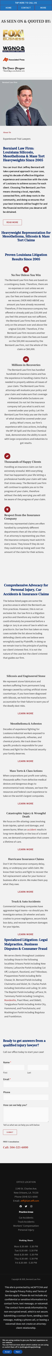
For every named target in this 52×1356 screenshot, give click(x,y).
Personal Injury (26, 1229)
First (5, 1072)
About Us (7, 132)
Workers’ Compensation (26, 1225)
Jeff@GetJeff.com (29, 1200)
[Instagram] (31, 1206)
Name (7, 1062)
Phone (6, 1092)
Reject (18, 1352)
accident (31, 829)
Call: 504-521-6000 (15, 1147)
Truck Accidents (26, 1221)
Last (29, 1072)
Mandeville (10, 1000)
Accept (7, 1352)
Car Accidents (26, 1217)
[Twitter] (26, 1206)
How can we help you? (15, 1105)
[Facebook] (21, 1206)
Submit (10, 1132)
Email (7, 1079)
